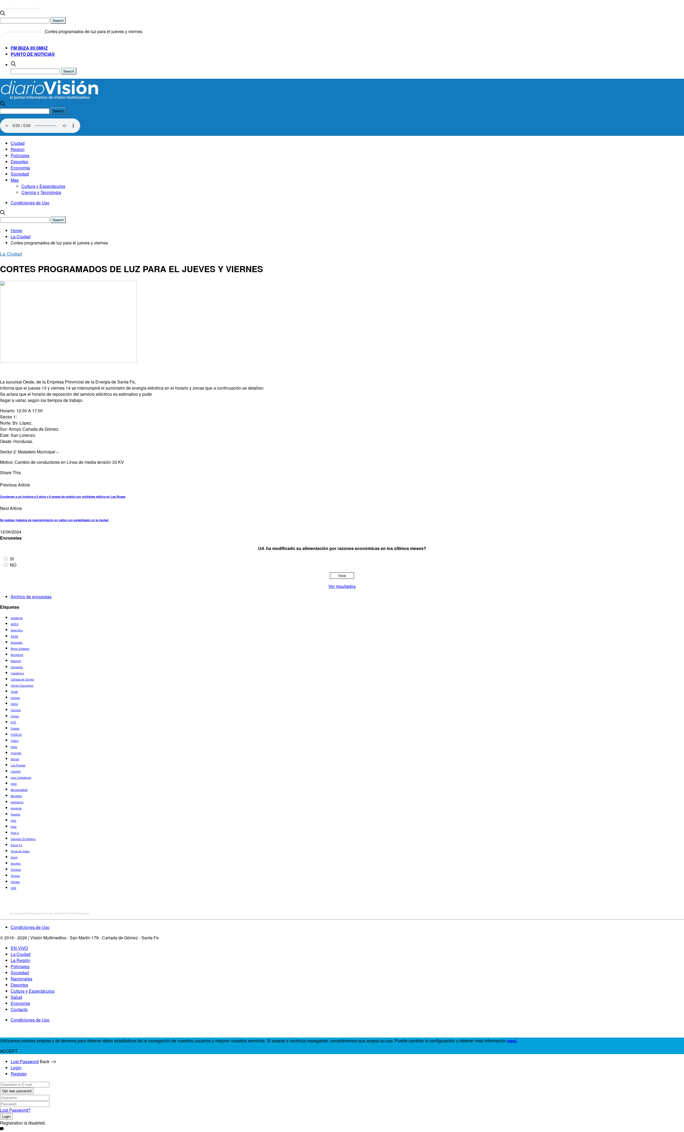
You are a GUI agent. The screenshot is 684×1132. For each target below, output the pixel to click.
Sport (14, 857)
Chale (14, 692)
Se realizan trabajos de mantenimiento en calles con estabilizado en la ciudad (54, 520)
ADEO (14, 624)
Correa (15, 716)
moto (14, 784)
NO (13, 565)
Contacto (19, 1009)
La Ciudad (11, 253)
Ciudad (18, 143)
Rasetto (15, 814)
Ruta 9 (15, 833)
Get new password (16, 1090)
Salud (16, 997)
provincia (16, 808)
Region (18, 149)
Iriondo (15, 759)
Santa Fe (16, 845)
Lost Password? (15, 1110)
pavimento (17, 802)
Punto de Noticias (33, 54)
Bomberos (17, 655)
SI (12, 559)
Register (19, 1074)
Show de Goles (20, 851)
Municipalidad (19, 790)
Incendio (16, 753)
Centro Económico (22, 685)
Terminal (16, 870)
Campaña (17, 667)
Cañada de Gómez (22, 679)
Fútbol (14, 741)
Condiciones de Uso (30, 203)
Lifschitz (16, 771)
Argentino (17, 630)
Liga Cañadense (21, 777)
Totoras (15, 876)
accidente (17, 618)
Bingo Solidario (20, 649)
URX (13, 888)
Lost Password (25, 1061)
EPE (13, 722)
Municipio (16, 796)
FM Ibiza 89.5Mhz (29, 48)
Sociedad (20, 174)
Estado (15, 728)
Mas (15, 180)
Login (16, 1067)
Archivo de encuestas (31, 596)
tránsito (15, 882)
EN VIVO (19, 948)
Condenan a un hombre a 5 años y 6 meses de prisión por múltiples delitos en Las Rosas (62, 496)
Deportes (19, 162)
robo (13, 820)
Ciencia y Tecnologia (41, 192)
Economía (20, 168)
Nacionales (21, 979)
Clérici (14, 704)
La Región (20, 960)
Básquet (16, 661)
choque (15, 698)
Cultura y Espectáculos (43, 186)
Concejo (16, 710)
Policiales (20, 155)
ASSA (14, 636)
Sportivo (16, 863)
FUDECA (16, 735)
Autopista (16, 642)
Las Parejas (18, 765)
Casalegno (17, 673)
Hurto (14, 747)
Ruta (14, 827)
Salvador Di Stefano (23, 839)
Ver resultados (342, 586)
